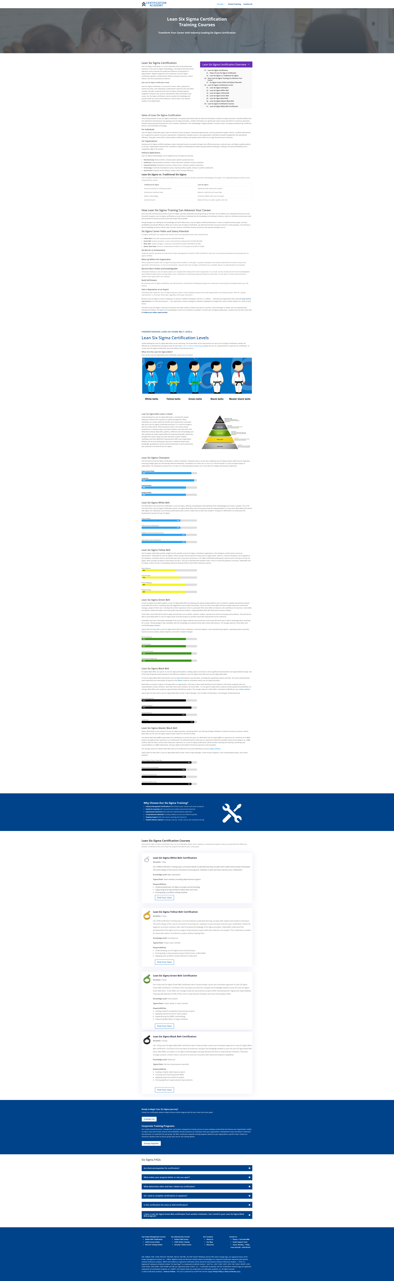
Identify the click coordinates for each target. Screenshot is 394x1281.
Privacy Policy (217, 1271)
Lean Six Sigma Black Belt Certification (174, 1036)
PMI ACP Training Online (153, 1245)
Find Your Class (164, 897)
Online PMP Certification (154, 1239)
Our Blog (210, 1242)
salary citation (154, 625)
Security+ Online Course (182, 1245)
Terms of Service (230, 1271)
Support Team (242, 1242)
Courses (220, 4)
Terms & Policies (169, 1271)
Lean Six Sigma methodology (192, 346)
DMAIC (180, 680)
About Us (210, 1239)
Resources (210, 1245)
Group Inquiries (151, 1143)
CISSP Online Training (182, 1242)
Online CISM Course (181, 1239)
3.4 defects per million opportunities (154, 312)
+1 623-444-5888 (243, 1239)
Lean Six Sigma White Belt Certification (175, 857)
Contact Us (247, 4)
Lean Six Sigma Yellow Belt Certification (175, 911)
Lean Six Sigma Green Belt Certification (175, 975)
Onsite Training (234, 4)
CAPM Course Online (152, 1242)
